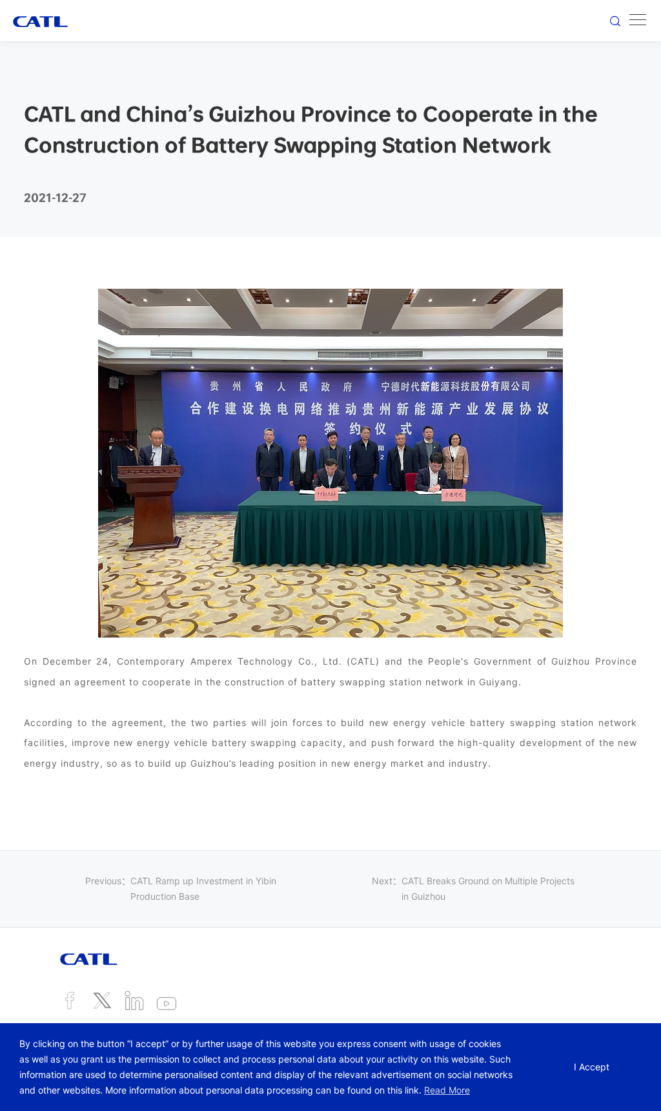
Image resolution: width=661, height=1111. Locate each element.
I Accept (591, 1066)
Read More (447, 1090)
